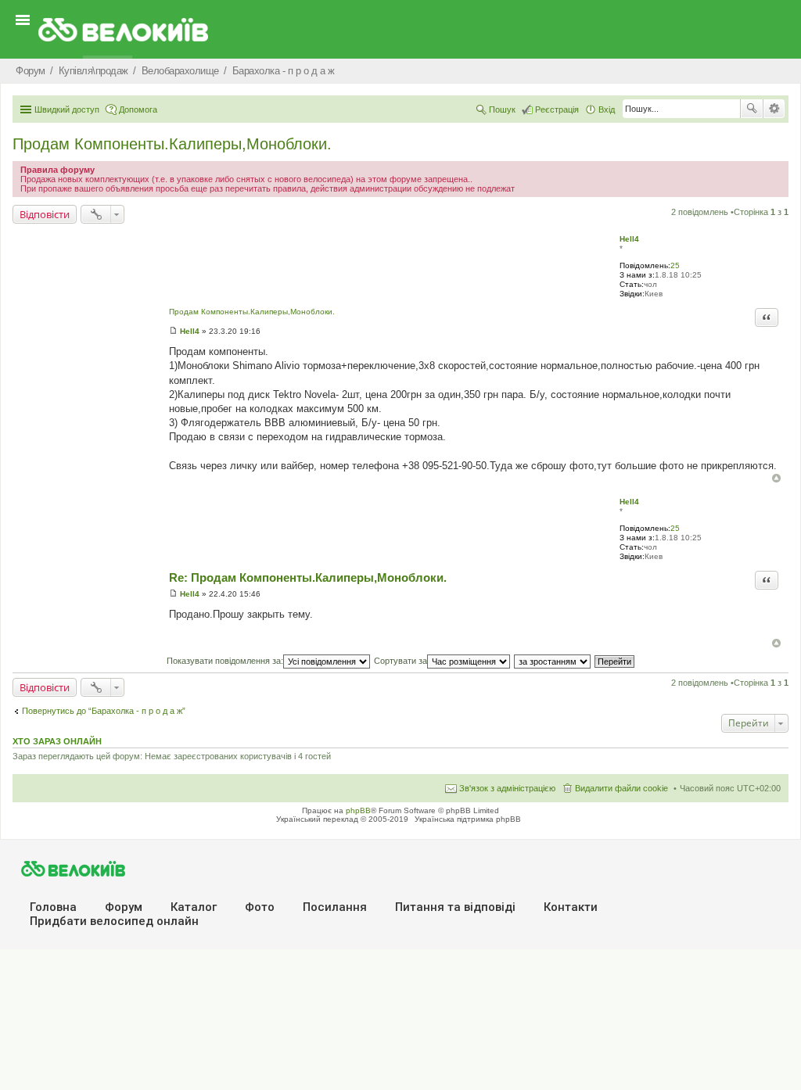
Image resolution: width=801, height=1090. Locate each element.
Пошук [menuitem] (502, 109)
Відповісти (45, 214)
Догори (776, 478)
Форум (123, 907)
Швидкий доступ (66, 109)
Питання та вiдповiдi (455, 907)
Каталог (194, 907)
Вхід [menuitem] (606, 109)
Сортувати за (400, 660)
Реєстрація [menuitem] (557, 109)
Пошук (751, 108)
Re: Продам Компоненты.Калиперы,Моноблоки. (308, 577)
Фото (260, 907)
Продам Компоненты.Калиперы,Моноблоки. (172, 143)
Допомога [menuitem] (138, 109)
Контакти (571, 907)
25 (675, 265)
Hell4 (629, 239)
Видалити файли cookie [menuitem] (621, 788)
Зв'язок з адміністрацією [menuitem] (507, 788)
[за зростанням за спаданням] (553, 660)
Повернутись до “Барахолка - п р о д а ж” (103, 710)
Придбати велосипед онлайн (114, 921)
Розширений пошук (774, 108)
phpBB (358, 810)
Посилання (335, 907)
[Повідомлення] (173, 331)
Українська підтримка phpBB (468, 819)
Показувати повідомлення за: (225, 660)
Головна (53, 907)
